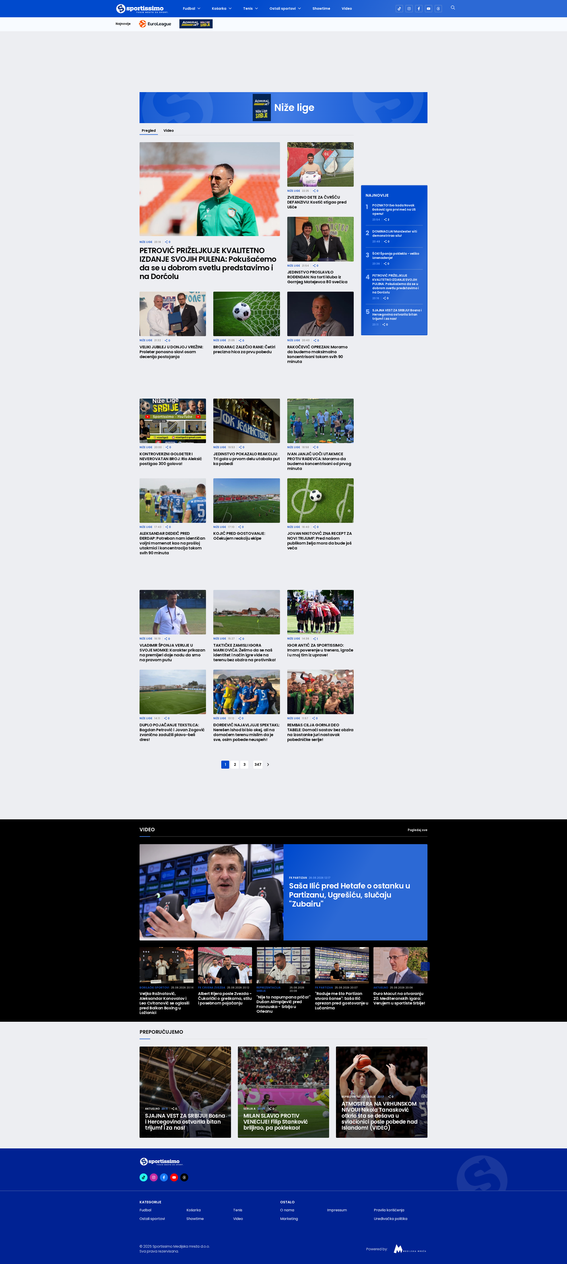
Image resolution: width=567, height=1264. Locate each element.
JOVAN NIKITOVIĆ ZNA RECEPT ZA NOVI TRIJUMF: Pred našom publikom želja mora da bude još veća (319, 541)
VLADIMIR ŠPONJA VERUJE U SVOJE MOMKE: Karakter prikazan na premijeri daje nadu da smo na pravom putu (172, 652)
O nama (287, 1210)
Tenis (248, 9)
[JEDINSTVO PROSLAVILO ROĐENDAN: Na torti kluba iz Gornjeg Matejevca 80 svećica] (320, 239)
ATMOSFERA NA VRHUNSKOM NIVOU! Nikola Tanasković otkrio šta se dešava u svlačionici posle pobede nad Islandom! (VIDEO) (380, 1116)
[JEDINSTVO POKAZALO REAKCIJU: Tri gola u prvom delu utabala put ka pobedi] (246, 421)
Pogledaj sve (417, 830)
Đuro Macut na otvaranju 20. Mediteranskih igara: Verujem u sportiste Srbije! (399, 998)
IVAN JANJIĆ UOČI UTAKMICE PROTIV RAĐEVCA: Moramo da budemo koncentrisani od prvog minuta (319, 461)
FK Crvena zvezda (211, 987)
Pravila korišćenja (389, 1210)
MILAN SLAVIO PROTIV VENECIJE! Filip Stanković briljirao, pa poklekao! (275, 1122)
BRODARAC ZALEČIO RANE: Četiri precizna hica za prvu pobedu (244, 349)
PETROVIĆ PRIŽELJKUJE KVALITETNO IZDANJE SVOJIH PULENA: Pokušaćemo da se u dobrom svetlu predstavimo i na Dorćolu (208, 263)
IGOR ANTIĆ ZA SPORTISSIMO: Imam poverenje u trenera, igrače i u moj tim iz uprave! (320, 650)
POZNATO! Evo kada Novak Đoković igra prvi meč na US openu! (394, 209)
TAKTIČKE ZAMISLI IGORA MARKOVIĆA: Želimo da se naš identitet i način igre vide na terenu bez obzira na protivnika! (244, 652)
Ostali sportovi (283, 9)
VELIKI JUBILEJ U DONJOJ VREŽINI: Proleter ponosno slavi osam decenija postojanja (171, 352)
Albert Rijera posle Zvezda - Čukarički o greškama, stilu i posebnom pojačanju (225, 998)
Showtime (321, 9)
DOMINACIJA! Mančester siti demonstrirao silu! (394, 233)
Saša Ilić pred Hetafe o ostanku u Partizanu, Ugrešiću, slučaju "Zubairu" (349, 895)
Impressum (337, 1210)
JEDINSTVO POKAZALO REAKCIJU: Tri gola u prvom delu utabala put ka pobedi (246, 459)
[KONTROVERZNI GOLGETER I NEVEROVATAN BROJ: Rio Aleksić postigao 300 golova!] (173, 421)
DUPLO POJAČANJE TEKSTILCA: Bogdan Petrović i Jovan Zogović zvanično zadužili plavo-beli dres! (172, 732)
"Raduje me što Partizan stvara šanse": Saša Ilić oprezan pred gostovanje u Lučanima (341, 1000)
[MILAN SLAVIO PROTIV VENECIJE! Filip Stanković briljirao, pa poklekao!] (283, 1092)
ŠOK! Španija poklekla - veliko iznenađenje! (395, 256)
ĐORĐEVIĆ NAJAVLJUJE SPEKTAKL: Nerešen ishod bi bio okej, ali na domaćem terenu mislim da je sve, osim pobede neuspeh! (246, 732)
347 (257, 764)
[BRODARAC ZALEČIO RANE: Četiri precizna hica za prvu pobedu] (246, 314)
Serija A (249, 1108)
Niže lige (146, 242)
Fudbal (189, 9)
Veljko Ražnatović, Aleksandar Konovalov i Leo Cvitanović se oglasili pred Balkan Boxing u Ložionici (164, 1003)
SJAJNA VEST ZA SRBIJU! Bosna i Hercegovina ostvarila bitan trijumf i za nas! (397, 314)
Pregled (149, 130)
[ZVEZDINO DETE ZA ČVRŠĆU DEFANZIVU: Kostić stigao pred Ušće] (320, 164)
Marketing (289, 1219)
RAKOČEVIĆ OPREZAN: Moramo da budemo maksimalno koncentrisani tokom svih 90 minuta (317, 354)
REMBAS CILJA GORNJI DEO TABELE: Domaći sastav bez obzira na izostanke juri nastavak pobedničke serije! (320, 732)
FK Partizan (298, 877)
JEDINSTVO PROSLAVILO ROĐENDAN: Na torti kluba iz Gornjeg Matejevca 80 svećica (317, 277)
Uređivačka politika (390, 1219)
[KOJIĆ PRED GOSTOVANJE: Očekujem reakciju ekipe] (246, 500)
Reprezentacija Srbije (268, 989)
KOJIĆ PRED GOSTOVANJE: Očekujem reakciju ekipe (239, 536)
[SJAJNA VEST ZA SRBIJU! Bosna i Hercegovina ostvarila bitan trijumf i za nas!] (185, 1092)
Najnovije (123, 24)
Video (347, 9)
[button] (425, 966)
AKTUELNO (380, 987)
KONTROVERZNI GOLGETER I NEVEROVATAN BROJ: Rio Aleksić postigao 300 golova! (171, 459)
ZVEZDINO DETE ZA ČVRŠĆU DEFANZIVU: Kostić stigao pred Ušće (317, 202)
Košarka (219, 9)
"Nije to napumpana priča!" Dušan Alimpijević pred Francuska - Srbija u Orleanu (283, 1004)
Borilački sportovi (154, 987)
